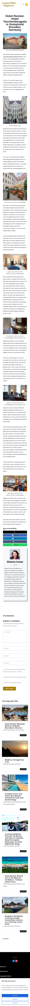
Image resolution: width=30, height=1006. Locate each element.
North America (18, 802)
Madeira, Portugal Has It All (14, 761)
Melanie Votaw (15, 561)
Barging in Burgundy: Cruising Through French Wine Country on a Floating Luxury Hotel (14, 920)
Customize (15, 999)
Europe (12, 764)
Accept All (15, 995)
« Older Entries (5, 938)
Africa (4, 730)
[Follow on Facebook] (13, 961)
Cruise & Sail (6, 846)
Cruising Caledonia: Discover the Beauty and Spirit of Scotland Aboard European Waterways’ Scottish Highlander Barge (14, 839)
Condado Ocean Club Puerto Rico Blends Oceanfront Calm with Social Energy (14, 797)
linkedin (16, 538)
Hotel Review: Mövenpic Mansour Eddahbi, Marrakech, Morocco (15, 726)
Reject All (15, 1003)
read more (23, 735)
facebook (16, 535)
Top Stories (21, 730)
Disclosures (4, 971)
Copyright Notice (5, 976)
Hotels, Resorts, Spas (12, 730)
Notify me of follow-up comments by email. (15, 677)
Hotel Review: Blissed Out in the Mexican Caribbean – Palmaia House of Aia (14, 879)
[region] (15, 992)
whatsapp (16, 544)
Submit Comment (9, 688)
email (16, 541)
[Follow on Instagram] (16, 961)
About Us (3, 966)
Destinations (6, 764)
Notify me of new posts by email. (13, 682)
